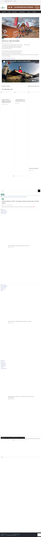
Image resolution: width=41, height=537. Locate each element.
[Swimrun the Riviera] (34, 92)
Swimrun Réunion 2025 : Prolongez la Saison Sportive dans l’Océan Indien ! (20, 202)
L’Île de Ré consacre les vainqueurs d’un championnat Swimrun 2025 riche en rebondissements (21, 397)
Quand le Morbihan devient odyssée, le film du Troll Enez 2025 (18, 245)
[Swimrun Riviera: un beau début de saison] (20, 92)
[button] (17, 12)
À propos (34, 11)
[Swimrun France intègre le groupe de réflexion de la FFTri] (7, 92)
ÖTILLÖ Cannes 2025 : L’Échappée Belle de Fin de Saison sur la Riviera (19, 321)
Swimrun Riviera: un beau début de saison (20, 100)
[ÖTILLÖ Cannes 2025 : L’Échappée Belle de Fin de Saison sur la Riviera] (4, 322)
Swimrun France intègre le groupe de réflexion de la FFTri (6, 101)
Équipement (14, 11)
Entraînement (22, 11)
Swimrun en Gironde (6, 86)
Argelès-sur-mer (8, 54)
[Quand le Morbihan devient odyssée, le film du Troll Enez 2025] (4, 246)
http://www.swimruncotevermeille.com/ (8, 58)
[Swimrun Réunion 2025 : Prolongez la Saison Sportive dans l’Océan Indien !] (20, 196)
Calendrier (4, 11)
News (3, 38)
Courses (9, 11)
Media (29, 11)
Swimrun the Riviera (33, 168)
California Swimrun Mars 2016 (33, 86)
